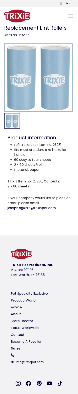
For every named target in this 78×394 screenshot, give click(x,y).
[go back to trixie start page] (17, 16)
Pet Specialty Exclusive (29, 293)
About (16, 314)
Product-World (23, 300)
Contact (18, 334)
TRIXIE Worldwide (25, 327)
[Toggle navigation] (70, 16)
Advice (16, 307)
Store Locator (22, 321)
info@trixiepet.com (30, 362)
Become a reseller (26, 341)
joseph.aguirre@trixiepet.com (31, 208)
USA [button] (66, 3)
